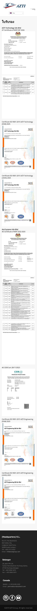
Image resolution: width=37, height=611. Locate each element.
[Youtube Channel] (18, 600)
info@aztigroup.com (13, 552)
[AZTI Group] (18, 5)
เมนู (33, 9)
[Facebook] (12, 600)
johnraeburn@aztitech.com (17, 586)
